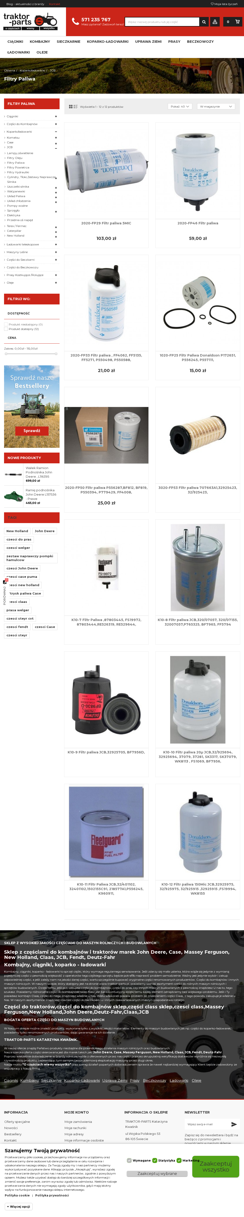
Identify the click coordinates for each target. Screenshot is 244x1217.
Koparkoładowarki (19, 131)
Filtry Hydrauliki (18, 172)
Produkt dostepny (24, 329)
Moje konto (76, 1112)
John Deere (45, 531)
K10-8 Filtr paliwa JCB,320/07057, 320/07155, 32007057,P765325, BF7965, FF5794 (198, 622)
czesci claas (16, 602)
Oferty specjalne (17, 1122)
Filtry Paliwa (16, 162)
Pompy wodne (17, 205)
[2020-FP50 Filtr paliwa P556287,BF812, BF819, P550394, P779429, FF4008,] (106, 435)
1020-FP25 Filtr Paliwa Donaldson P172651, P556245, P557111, (198, 357)
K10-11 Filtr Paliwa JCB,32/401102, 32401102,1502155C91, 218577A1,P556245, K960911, (106, 889)
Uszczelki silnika (18, 186)
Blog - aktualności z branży (25, 4)
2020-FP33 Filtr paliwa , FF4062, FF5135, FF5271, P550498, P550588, (106, 357)
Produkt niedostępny (26, 324)
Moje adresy (74, 1134)
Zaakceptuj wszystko (216, 1166)
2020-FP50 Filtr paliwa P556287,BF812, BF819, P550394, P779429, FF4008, (106, 490)
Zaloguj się (215, 21)
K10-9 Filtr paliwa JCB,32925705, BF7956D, (106, 752)
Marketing (191, 1160)
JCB (10, 147)
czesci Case (45, 627)
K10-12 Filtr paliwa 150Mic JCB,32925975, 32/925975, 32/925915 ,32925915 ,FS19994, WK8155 (198, 889)
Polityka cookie (17, 1195)
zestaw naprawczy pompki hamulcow (29, 558)
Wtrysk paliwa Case (23, 593)
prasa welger (17, 610)
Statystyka (166, 1160)
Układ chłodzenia (18, 201)
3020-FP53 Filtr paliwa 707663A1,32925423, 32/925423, (197, 490)
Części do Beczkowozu (22, 267)
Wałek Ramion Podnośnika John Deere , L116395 (39, 472)
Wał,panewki (16, 191)
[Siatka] (70, 106)
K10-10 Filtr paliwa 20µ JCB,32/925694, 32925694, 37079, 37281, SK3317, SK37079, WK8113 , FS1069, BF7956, (198, 756)
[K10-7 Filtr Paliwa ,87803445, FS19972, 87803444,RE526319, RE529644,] (106, 567)
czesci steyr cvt (20, 618)
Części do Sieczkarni (21, 259)
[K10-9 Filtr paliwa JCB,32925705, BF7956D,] (106, 700)
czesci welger (18, 548)
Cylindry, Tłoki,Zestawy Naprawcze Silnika (31, 179)
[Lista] (76, 106)
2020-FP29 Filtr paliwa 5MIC (106, 223)
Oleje (10, 282)
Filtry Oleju (14, 158)
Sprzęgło (13, 210)
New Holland (15, 235)
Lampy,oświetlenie (20, 153)
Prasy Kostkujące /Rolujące (25, 275)
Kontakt (54, 4)
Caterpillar (14, 231)
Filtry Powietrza (18, 167)
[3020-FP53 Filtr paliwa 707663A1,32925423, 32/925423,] (198, 435)
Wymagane (142, 1160)
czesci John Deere (22, 568)
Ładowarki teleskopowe (23, 244)
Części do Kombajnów (22, 124)
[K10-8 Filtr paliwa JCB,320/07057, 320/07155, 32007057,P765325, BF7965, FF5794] (198, 567)
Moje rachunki (75, 1128)
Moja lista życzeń (226, 4)
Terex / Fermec (16, 226)
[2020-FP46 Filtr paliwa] (198, 171)
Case (10, 142)
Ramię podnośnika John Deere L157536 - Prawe (41, 494)
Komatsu (13, 137)
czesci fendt (17, 627)
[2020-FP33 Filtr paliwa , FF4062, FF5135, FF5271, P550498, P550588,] (106, 303)
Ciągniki (12, 116)
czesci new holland (22, 585)
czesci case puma (21, 577)
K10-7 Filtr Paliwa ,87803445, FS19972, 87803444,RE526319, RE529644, (106, 622)
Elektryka (13, 215)
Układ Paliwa (16, 196)
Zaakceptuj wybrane (157, 1173)
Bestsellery (12, 1134)
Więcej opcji (20, 1206)
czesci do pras (18, 539)
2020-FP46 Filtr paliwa (198, 223)
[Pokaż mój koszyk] (237, 22)
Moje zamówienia (78, 1122)
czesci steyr (16, 635)
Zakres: (9, 348)
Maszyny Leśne (17, 252)
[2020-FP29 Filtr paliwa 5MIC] (106, 171)
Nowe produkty (24, 458)
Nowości (11, 1128)
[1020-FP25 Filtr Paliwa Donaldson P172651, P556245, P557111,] (198, 303)
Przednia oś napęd (20, 220)
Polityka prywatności (52, 1195)
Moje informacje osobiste (84, 1140)
